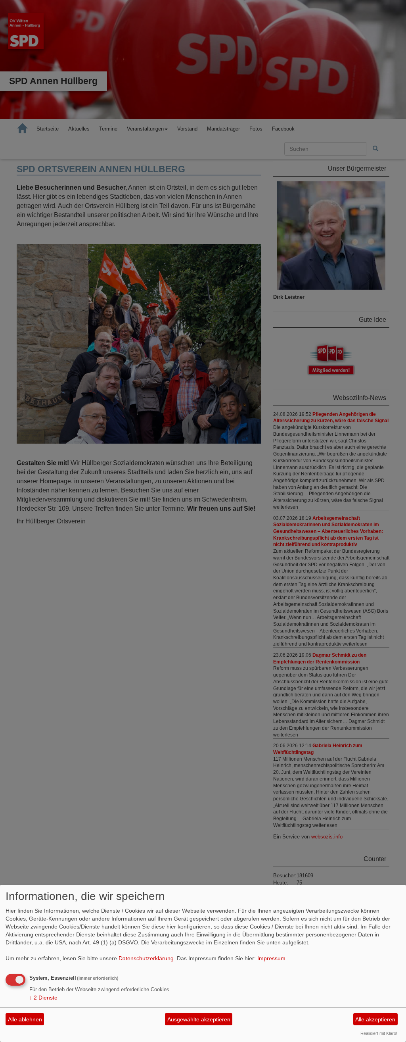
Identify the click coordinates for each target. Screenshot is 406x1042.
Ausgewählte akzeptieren (198, 1019)
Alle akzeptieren (375, 1019)
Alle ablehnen (25, 1019)
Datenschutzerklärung (146, 958)
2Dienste (43, 997)
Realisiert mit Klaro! (378, 1033)
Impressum (271, 958)
